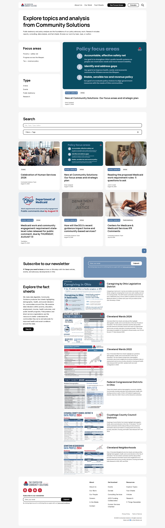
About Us (78, 5)
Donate (133, 5)
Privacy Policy (126, 514)
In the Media (93, 502)
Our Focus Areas (116, 5)
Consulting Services (115, 494)
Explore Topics (131, 487)
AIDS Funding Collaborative (113, 499)
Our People (93, 494)
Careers (92, 498)
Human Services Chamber (114, 505)
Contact (92, 506)
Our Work (88, 5)
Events (110, 487)
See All (28, 329)
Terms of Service (137, 514)
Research (129, 498)
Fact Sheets (99, 5)
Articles (129, 494)
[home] (32, 5)
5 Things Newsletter (133, 502)
